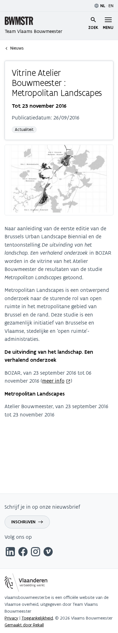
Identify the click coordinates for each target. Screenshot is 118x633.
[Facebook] (23, 552)
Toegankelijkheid (37, 618)
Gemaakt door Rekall (24, 625)
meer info (53, 381)
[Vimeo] (48, 552)
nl (102, 6)
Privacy (11, 618)
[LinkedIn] (10, 552)
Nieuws (17, 48)
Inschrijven (23, 521)
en (111, 5)
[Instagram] (35, 552)
